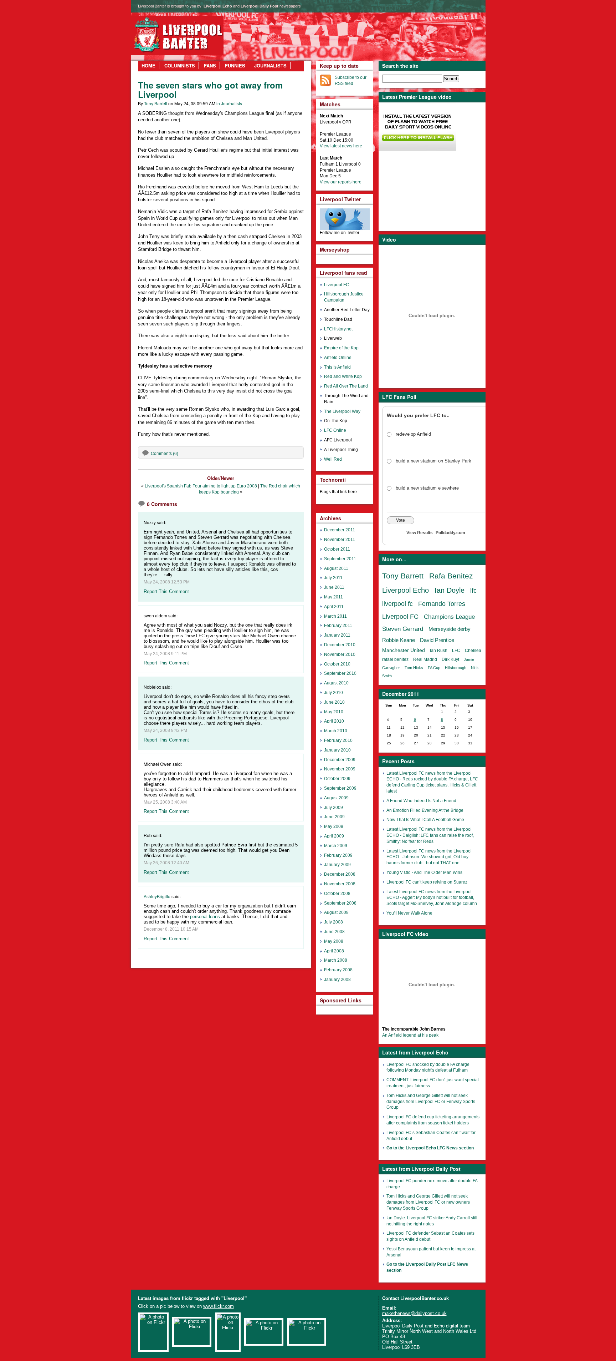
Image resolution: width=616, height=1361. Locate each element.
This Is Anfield (337, 367)
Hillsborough (455, 668)
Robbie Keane (398, 640)
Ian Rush (438, 650)
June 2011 (334, 587)
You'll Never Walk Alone (409, 913)
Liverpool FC (400, 616)
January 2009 (337, 864)
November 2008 (339, 883)
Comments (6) (164, 453)
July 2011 (333, 577)
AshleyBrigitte (157, 896)
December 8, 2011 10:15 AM (171, 929)
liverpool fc (397, 603)
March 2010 (335, 730)
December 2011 (339, 529)
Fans (210, 65)
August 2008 (336, 912)
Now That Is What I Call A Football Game (425, 819)
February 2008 (338, 969)
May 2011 (333, 597)
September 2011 (340, 558)
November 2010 (339, 654)
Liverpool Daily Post (259, 6)
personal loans (205, 916)
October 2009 (337, 778)
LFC (456, 650)
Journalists (270, 65)
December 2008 (339, 874)
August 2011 (336, 568)
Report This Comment (166, 591)
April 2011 (334, 606)
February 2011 (338, 625)
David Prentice (437, 640)
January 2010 (337, 750)
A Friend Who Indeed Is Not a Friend (421, 800)
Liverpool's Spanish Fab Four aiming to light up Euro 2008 (201, 486)
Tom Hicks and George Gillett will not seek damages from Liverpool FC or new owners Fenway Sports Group (428, 1202)
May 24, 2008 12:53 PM (167, 582)
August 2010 (336, 682)
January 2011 (337, 635)
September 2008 (340, 903)
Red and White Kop (343, 376)
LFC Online (335, 430)
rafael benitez (395, 659)
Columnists (179, 65)
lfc (473, 590)
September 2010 (340, 673)
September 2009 (340, 788)
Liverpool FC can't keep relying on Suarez (426, 882)
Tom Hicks (414, 668)
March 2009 (335, 845)
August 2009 (336, 797)
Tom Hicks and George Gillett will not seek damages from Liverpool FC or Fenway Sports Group (430, 1101)
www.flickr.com (218, 1306)
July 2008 (333, 922)
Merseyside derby (449, 629)
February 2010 (338, 740)
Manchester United (403, 650)
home (148, 65)
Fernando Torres (441, 603)
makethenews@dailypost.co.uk (414, 1313)
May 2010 (333, 711)
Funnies (235, 65)
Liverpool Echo (218, 6)
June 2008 (334, 931)
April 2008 (334, 950)
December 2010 (339, 644)
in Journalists (229, 103)
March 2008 (335, 960)
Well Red (333, 459)
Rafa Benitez (451, 576)
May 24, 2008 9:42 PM (165, 730)
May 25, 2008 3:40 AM (165, 802)
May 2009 (333, 826)
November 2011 (339, 539)
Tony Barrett (155, 103)
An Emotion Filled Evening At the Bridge (424, 810)
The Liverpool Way (342, 411)
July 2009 (333, 807)
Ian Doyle (449, 590)
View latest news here (341, 145)
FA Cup (434, 668)
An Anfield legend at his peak (410, 1035)
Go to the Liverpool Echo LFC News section (430, 1147)
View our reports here (340, 181)
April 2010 (334, 721)
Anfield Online (337, 357)
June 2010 (334, 702)
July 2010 (333, 692)
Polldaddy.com (450, 532)
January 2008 (337, 979)
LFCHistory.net (338, 329)
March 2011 (335, 616)
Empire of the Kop (341, 347)
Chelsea (473, 650)
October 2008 (337, 893)
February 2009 (338, 855)
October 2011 (337, 549)
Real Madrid (425, 659)
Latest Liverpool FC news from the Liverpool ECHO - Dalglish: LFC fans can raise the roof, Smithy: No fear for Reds (430, 835)
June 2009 (334, 816)
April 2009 (334, 836)
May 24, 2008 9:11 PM (165, 653)
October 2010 (337, 664)
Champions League (449, 616)
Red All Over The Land (346, 386)
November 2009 (339, 768)
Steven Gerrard (402, 629)
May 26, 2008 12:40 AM (166, 862)
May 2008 (333, 941)
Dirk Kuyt (450, 659)
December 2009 (339, 759)
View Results (419, 532)
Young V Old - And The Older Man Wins (424, 872)
